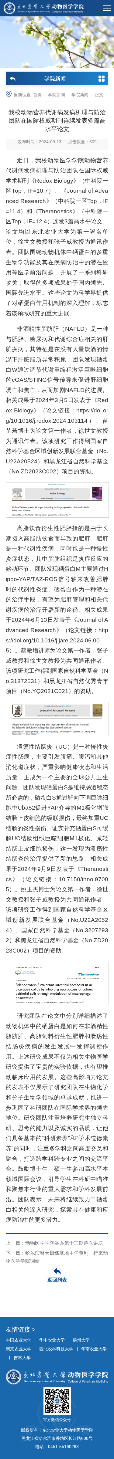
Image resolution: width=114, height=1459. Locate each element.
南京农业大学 (18, 1348)
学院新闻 (56, 95)
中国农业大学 (18, 1340)
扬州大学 (81, 1340)
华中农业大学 (52, 1340)
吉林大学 (22, 1357)
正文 (99, 95)
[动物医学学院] (43, 8)
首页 (37, 95)
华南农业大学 (94, 1348)
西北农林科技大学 (56, 1348)
